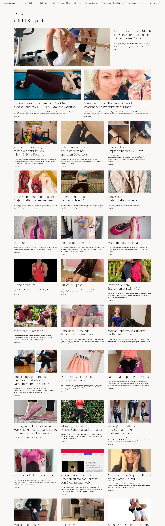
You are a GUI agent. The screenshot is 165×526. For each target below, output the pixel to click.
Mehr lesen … (117, 50)
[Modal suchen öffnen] (151, 3)
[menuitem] (29, 3)
